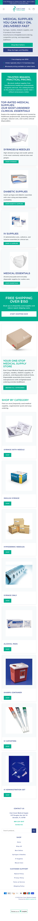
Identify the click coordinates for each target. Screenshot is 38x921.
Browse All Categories (15, 387)
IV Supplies (19, 858)
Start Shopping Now (19, 314)
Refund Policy (19, 873)
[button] (4, 9)
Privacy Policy (19, 878)
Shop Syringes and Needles (18, 50)
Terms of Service (19, 882)
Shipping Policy (19, 886)
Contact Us (19, 824)
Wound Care (19, 863)
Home (19, 842)
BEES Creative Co (31, 899)
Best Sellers (19, 850)
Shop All (19, 846)
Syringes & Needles (19, 854)
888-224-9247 (19, 821)
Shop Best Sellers (18, 45)
